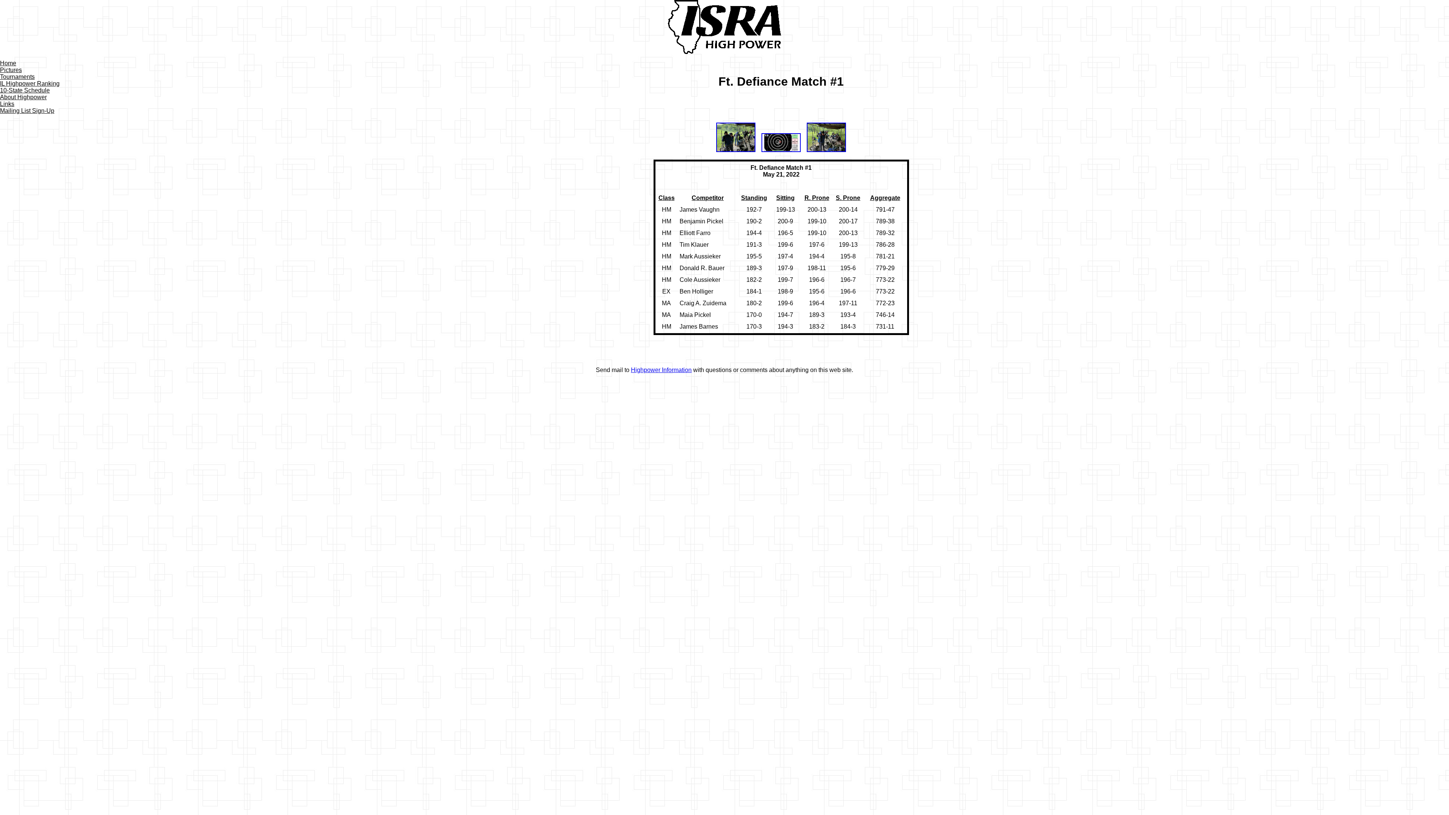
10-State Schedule (25, 90)
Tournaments (17, 77)
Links (7, 104)
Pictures (11, 70)
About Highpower (23, 97)
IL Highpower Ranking (30, 83)
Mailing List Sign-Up (27, 111)
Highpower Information (661, 370)
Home (8, 63)
